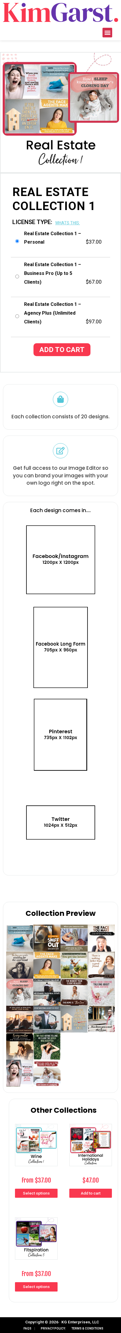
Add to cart (62, 350)
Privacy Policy (53, 1328)
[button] (107, 32)
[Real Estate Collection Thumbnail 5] (33, 1006)
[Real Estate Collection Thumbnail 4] (87, 952)
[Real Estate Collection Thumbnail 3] (33, 952)
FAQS (27, 1328)
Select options (36, 1193)
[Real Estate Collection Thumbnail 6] (87, 1006)
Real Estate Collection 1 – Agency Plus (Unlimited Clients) (52, 312)
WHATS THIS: (67, 223)
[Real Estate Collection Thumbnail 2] (33, 1060)
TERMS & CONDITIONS (87, 1328)
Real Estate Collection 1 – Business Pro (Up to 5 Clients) (52, 273)
